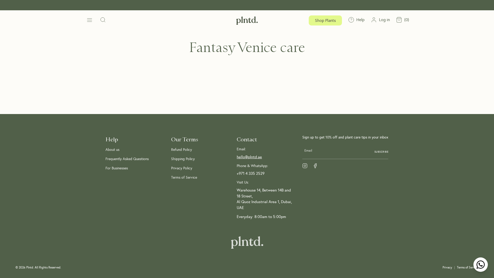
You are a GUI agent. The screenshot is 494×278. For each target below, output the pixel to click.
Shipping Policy (183, 159)
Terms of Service (184, 177)
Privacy (447, 267)
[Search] (103, 20)
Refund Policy (181, 149)
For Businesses (116, 168)
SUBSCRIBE (381, 151)
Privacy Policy (181, 168)
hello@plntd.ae (249, 157)
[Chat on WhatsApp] (480, 264)
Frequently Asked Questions (127, 159)
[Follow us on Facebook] (315, 165)
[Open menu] (89, 20)
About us (112, 149)
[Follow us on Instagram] (304, 165)
